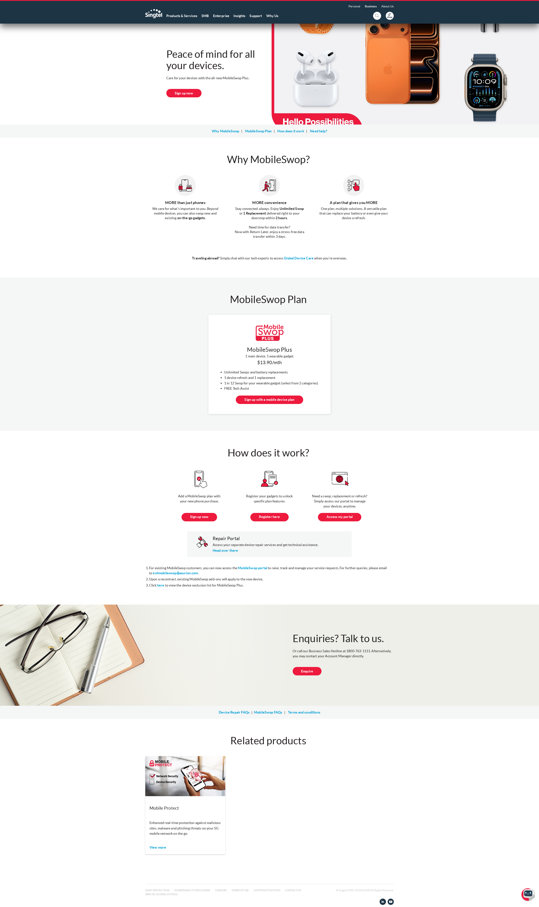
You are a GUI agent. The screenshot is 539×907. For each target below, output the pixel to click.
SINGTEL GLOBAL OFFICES (161, 894)
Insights (239, 16)
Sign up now (184, 93)
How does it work (290, 131)
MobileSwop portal (252, 568)
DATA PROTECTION (157, 890)
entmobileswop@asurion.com (175, 573)
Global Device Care (299, 258)
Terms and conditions (304, 712)
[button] (532, 900)
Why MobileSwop (225, 131)
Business (370, 6)
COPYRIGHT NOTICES (267, 890)
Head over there (225, 550)
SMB (205, 16)
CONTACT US (293, 890)
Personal (354, 6)
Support (255, 16)
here (160, 585)
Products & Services (181, 16)
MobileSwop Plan (258, 131)
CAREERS (221, 890)
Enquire (307, 671)
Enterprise (221, 16)
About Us (387, 6)
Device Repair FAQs (234, 712)
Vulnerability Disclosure (192, 890)
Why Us (272, 16)
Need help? (318, 131)
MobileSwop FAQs (268, 712)
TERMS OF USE (240, 890)
